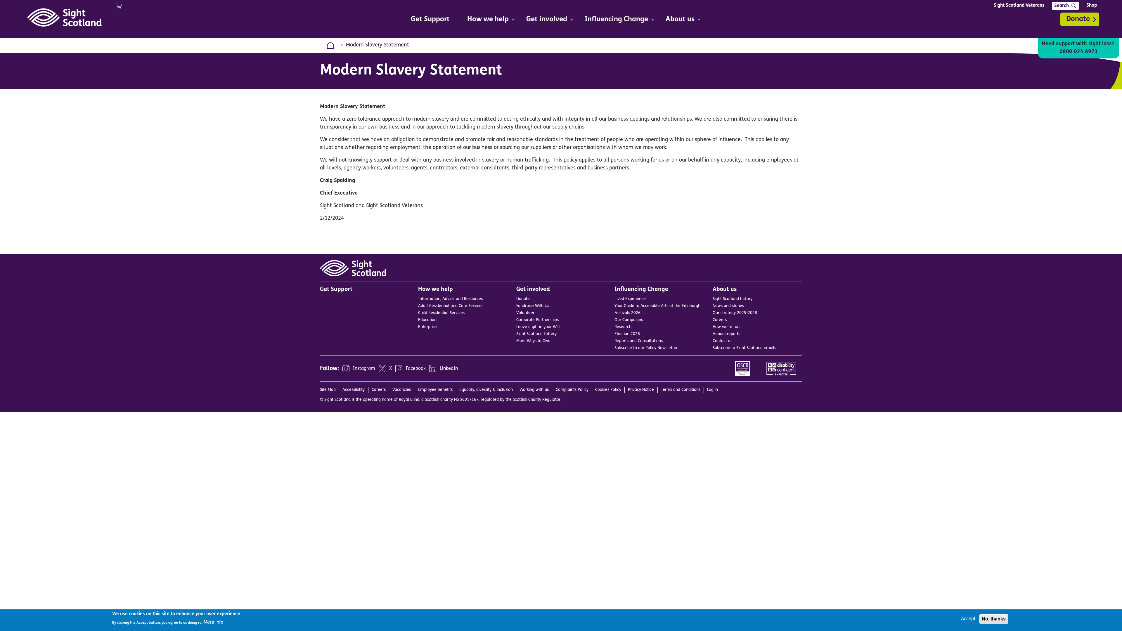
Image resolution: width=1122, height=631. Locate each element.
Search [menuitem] (1061, 6)
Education (427, 320)
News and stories (728, 306)
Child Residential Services (441, 313)
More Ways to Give (533, 341)
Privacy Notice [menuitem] (641, 390)
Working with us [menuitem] (534, 390)
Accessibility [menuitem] (353, 390)
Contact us (722, 341)
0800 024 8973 (1078, 52)
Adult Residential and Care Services (450, 306)
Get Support (336, 289)
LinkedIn (449, 368)
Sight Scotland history (732, 299)
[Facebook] (398, 368)
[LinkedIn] (432, 368)
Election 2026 (627, 334)
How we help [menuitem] (485, 20)
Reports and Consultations (638, 341)
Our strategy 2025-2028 (735, 313)
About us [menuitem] (677, 20)
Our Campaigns (628, 320)
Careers (720, 320)
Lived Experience (630, 299)
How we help (435, 289)
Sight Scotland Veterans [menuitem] (1019, 5)
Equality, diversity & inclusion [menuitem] (486, 390)
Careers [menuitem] (379, 390)
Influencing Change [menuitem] (613, 20)
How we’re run (726, 327)
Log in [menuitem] (712, 390)
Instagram (364, 368)
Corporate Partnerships (537, 320)
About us (725, 289)
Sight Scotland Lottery (536, 334)
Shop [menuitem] (1091, 5)
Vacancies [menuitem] (401, 390)
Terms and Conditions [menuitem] (680, 390)
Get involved (533, 289)
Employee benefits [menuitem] (435, 390)
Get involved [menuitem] (543, 20)
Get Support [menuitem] (430, 19)
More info (213, 622)
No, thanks (994, 618)
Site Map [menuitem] (328, 390)
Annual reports (726, 334)
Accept (968, 619)
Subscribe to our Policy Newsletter (646, 348)
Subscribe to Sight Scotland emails (744, 348)
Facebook (416, 368)
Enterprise (427, 327)
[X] (382, 368)
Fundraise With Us (532, 306)
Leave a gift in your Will (538, 327)
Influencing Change (641, 289)
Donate (1078, 19)
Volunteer (525, 313)
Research (622, 327)
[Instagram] (345, 368)
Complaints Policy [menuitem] (572, 390)
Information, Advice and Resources (450, 299)
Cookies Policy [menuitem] (608, 390)
